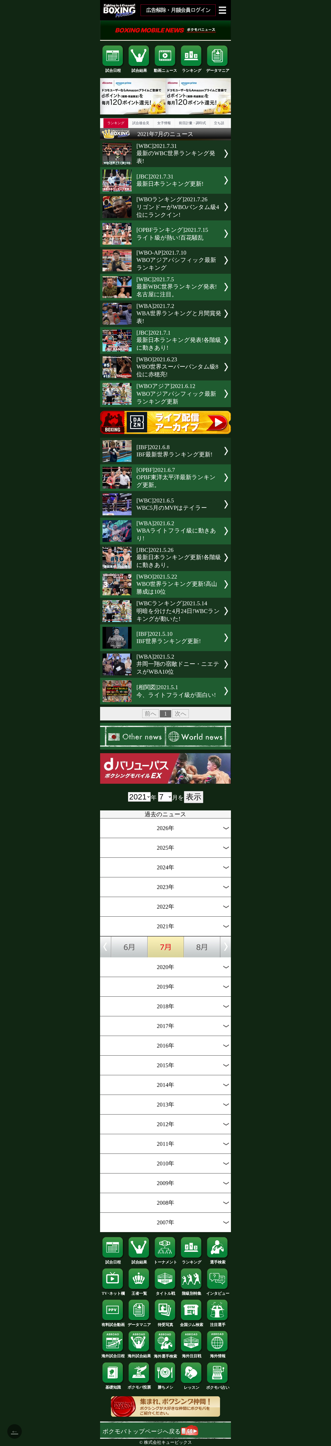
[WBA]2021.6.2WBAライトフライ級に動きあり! (176, 530)
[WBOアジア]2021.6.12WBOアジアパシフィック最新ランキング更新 (176, 394)
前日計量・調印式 (192, 123)
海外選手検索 (165, 1356)
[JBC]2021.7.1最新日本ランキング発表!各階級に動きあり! (178, 340)
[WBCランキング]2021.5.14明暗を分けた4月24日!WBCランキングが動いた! (178, 611)
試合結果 (139, 70)
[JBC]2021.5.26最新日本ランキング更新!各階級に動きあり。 (178, 557)
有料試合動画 (113, 1325)
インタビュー (217, 1293)
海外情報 (218, 1356)
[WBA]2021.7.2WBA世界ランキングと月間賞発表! (178, 313)
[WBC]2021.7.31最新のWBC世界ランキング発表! (175, 153)
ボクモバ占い (217, 1387)
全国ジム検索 (191, 1325)
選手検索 (218, 1262)
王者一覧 (139, 1293)
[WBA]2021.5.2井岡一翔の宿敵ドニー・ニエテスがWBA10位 (177, 664)
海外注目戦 (191, 1356)
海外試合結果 (139, 1356)
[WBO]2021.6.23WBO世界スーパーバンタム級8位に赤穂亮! (177, 367)
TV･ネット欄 (113, 1293)
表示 (193, 796)
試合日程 (113, 70)
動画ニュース (165, 70)
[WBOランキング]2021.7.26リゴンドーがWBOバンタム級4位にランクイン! (177, 207)
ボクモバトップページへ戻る (141, 1431)
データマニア (217, 70)
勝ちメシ (165, 1387)
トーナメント (165, 1262)
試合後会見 (140, 123)
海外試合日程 (113, 1356)
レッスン (191, 1387)
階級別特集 (191, 1293)
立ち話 (219, 123)
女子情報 (164, 123)
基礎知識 (113, 1387)
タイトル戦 (165, 1293)
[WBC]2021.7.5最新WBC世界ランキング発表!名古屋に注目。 (176, 287)
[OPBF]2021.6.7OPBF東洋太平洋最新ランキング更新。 (176, 477)
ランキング (191, 70)
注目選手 (218, 1325)
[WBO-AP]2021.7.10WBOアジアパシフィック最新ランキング (176, 260)
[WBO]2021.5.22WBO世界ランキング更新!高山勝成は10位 (176, 584)
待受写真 (165, 1325)
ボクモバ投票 (139, 1387)
